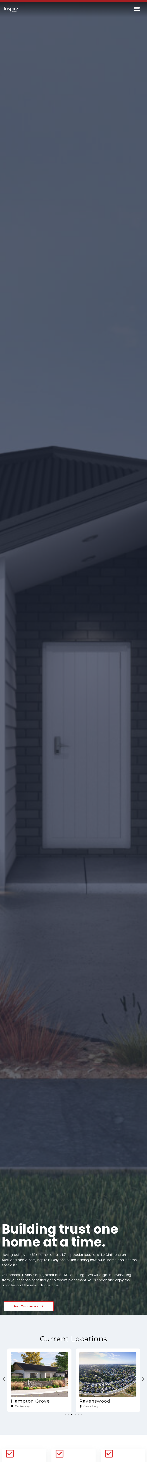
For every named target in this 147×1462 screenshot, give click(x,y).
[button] (137, 8)
